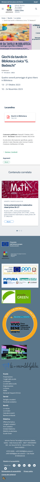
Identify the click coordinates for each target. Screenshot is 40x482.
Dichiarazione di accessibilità (11, 471)
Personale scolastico (9, 402)
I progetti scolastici (9, 424)
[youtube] (34, 465)
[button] (20, 271)
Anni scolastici (8, 426)
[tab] (17, 230)
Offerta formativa (9, 422)
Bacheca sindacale (9, 415)
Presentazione (8, 377)
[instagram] (19, 465)
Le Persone (6, 381)
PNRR (5, 390)
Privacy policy (28, 471)
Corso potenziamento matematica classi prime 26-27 (18, 206)
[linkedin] (24, 465)
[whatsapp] (29, 465)
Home (3, 18)
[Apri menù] (3, 9)
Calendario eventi (9, 413)
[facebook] (14, 465)
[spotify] (5, 468)
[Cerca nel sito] (36, 9)
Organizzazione (8, 386)
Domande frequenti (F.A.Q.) (12, 393)
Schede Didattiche (9, 429)
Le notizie (17, 18)
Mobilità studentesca (10, 431)
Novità (10, 18)
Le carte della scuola (10, 384)
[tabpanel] (20, 204)
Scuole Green (7, 433)
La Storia (6, 388)
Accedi (36, 2)
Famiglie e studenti (9, 399)
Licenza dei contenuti (9, 474)
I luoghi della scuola (9, 379)
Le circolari (6, 411)
